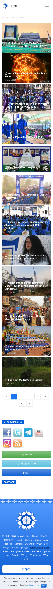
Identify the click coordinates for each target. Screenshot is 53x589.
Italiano (15, 547)
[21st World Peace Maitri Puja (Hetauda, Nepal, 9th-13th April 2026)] (26, 37)
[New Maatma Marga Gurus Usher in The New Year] (26, 341)
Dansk (37, 540)
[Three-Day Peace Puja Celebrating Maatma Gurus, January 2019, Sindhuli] (26, 219)
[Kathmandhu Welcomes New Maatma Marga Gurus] (26, 311)
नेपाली (13, 536)
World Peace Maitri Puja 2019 (24, 137)
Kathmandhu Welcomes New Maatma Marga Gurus (23, 318)
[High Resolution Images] (26, 159)
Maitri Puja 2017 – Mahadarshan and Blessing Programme (25, 257)
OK (43, 586)
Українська (35, 555)
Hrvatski (19, 540)
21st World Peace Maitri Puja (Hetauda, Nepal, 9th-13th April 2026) (26, 45)
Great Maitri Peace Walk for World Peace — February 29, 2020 (26, 105)
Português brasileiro (20, 551)
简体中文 (44, 536)
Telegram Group (28, 464)
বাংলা (28, 536)
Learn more (34, 585)
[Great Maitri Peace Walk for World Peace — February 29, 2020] (26, 98)
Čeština (28, 540)
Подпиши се (26, 454)
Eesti (45, 540)
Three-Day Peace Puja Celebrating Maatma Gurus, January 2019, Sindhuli (26, 225)
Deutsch (18, 543)
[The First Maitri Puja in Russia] (26, 371)
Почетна (6, 17)
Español (15, 555)
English (5, 536)
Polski (6, 551)
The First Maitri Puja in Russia (24, 379)
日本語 (24, 547)
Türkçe (24, 555)
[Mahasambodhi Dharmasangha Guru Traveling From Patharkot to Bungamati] (26, 280)
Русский (36, 551)
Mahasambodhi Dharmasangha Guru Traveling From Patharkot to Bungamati (24, 285)
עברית (39, 543)
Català (35, 536)
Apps (27, 473)
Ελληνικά (29, 543)
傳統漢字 (8, 540)
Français (8, 543)
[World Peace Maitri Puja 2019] (26, 128)
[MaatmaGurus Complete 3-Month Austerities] (26, 189)
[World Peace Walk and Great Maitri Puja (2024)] (26, 68)
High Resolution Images (21, 167)
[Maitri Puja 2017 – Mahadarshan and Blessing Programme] (26, 250)
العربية (21, 536)
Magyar (6, 547)
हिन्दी (46, 543)
